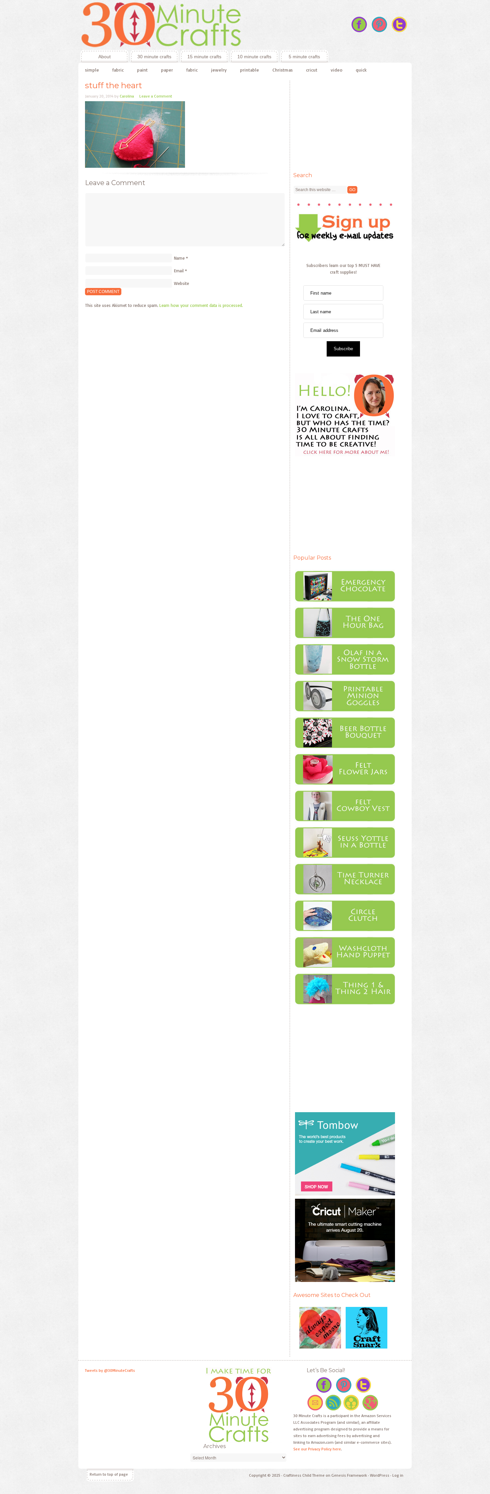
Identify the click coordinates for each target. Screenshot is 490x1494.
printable (249, 70)
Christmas (282, 70)
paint (142, 70)
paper (167, 70)
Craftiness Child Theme (304, 1475)
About (95, 56)
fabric (118, 70)
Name (179, 258)
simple (92, 70)
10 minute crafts (254, 56)
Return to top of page (109, 1474)
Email (179, 270)
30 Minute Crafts (203, 25)
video (336, 70)
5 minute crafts (304, 56)
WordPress (379, 1475)
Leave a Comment (155, 96)
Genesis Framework (349, 1475)
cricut (311, 70)
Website (181, 283)
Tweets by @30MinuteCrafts (110, 1370)
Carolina (127, 96)
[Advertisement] (343, 122)
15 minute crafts (204, 56)
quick (361, 70)
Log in (397, 1475)
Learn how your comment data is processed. (201, 305)
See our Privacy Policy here (317, 1448)
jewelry (219, 70)
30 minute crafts (154, 56)
